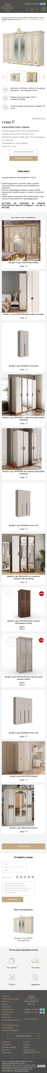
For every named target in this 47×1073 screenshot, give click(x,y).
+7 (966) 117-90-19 (32, 4)
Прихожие (7, 1052)
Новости (6, 1001)
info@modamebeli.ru (31, 1019)
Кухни (26, 1047)
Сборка (11, 984)
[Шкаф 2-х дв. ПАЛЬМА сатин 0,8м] (23, 343)
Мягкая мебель (9, 1047)
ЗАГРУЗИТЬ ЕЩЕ (23, 846)
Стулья (27, 1044)
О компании (7, 1012)
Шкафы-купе (29, 1049)
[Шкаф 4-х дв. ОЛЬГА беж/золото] (18, 805)
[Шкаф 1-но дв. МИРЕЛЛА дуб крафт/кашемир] (20, 292)
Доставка (35, 967)
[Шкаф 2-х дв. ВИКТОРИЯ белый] (23, 758)
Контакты (6, 1014)
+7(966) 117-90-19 (32, 1009)
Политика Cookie (21, 1071)
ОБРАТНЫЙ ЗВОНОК (23, 1036)
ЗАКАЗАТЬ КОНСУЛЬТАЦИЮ (24, 152)
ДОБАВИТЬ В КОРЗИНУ (23, 158)
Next (42, 76)
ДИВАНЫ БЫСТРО (32, 1052)
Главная (5, 996)
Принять (41, 1066)
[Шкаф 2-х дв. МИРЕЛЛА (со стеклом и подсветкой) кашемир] (23, 554)
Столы (26, 1042)
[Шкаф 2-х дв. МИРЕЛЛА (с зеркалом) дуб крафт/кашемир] (23, 395)
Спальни (6, 1042)
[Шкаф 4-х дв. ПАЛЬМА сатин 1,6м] (23, 710)
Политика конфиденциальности (11, 1020)
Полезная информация (8, 1008)
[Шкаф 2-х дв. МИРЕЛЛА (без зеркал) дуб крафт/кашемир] (22, 449)
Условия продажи (10, 1030)
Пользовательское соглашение (10, 1026)
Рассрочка (12, 967)
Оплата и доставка (10, 998)
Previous (4, 76)
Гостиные (6, 1044)
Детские (5, 1049)
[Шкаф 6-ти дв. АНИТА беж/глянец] (21, 240)
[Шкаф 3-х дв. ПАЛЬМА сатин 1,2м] (23, 503)
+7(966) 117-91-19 (32, 1012)
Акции (5, 1004)
